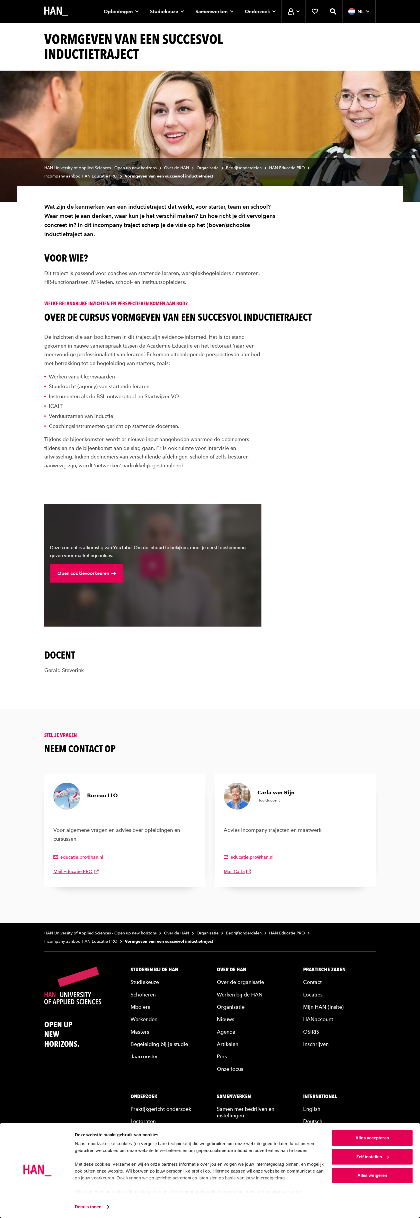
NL (360, 11)
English (312, 1109)
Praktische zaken (324, 969)
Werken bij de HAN (240, 995)
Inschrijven (316, 1044)
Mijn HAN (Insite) (323, 1007)
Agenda (226, 1032)
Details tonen (88, 1206)
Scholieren (143, 995)
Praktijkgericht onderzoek (161, 1109)
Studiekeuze (164, 11)
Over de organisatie (240, 982)
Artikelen (227, 1044)
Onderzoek (257, 11)
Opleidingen (118, 11)
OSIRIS (311, 1032)
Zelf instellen (369, 1156)
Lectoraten (143, 1121)
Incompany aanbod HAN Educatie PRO (80, 176)
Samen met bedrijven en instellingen (245, 1112)
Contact (312, 982)
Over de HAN (176, 168)
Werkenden (144, 1019)
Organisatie (208, 168)
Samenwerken (211, 11)
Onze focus (230, 1069)
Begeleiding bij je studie (159, 1044)
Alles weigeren (372, 1175)
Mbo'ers (140, 1007)
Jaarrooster (144, 1056)
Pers (222, 1056)
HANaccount (318, 1019)
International (320, 1096)
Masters (140, 1032)
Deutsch (313, 1121)
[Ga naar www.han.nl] (56, 11)
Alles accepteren (372, 1137)
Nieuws (225, 1019)
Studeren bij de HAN (154, 969)
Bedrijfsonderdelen (244, 168)
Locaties (313, 995)
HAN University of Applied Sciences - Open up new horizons (100, 168)
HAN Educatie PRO (287, 168)
